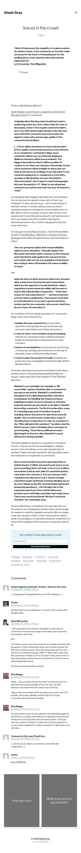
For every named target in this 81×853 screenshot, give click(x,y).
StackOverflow (55, 452)
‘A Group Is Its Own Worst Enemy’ (30, 231)
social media (55, 561)
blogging (16, 557)
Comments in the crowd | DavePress (28, 736)
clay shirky (28, 557)
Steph (14, 602)
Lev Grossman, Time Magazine (30, 64)
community (54, 557)
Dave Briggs (17, 674)
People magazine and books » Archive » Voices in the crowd (38, 587)
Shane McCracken (19, 621)
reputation (42, 561)
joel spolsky (29, 561)
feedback (16, 561)
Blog (41, 35)
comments (40, 557)
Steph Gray (13, 13)
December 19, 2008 (20, 565)
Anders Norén (43, 841)
